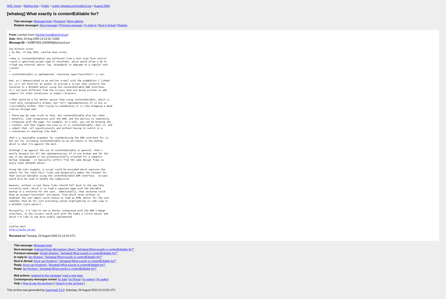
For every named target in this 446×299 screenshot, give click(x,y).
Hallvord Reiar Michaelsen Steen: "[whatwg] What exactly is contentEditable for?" (84, 249)
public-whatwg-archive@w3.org (71, 6)
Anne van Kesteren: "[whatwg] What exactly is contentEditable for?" (75, 261)
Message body (43, 21)
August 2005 (102, 6)
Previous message (70, 25)
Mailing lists (31, 6)
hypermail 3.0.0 (54, 290)
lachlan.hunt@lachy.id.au (51, 34)
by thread (74, 279)
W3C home (14, 6)
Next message (48, 25)
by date (62, 279)
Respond (59, 21)
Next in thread (107, 25)
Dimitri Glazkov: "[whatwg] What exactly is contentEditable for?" (79, 253)
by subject (89, 279)
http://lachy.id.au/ (22, 229)
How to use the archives (37, 283)
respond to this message (46, 275)
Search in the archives (69, 283)
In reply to (90, 25)
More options (75, 21)
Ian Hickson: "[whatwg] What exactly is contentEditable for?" (65, 257)
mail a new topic (73, 275)
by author (103, 279)
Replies (122, 25)
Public (45, 6)
